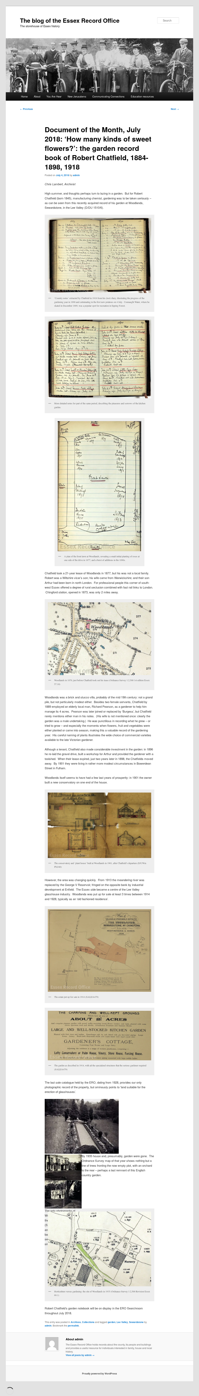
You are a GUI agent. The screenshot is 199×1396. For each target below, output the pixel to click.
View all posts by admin (80, 1355)
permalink (73, 1325)
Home (24, 96)
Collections (88, 1322)
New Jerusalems (77, 96)
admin (76, 175)
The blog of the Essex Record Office (70, 20)
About (37, 96)
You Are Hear (53, 96)
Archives (76, 1322)
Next (175, 109)
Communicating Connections (108, 96)
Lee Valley (122, 1322)
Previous (26, 109)
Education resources (142, 96)
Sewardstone (136, 1322)
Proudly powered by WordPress (99, 1373)
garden (111, 1322)
